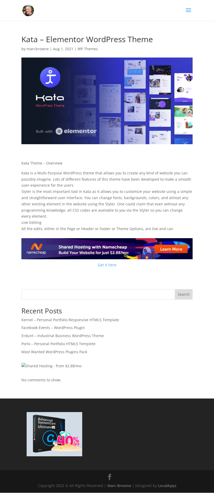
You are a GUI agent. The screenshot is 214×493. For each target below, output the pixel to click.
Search (184, 294)
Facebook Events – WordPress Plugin (53, 327)
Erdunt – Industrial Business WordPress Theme (62, 335)
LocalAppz (167, 485)
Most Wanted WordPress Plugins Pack (54, 351)
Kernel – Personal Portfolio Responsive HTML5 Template (70, 319)
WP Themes (88, 48)
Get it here (107, 264)
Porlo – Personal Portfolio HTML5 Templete (58, 343)
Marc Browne (119, 485)
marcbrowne (38, 48)
